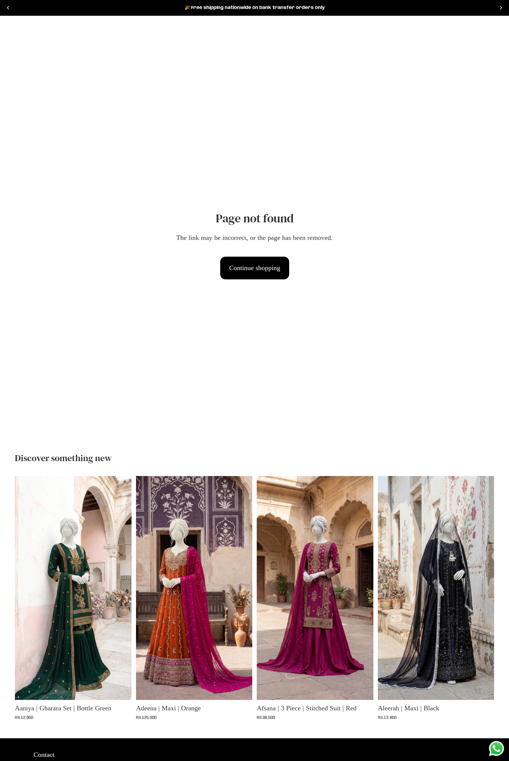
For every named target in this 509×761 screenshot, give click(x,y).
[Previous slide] (26, 588)
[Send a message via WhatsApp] (496, 748)
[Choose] (120, 688)
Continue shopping (254, 268)
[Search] (17, 28)
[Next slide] (120, 588)
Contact (44, 754)
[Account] (469, 28)
